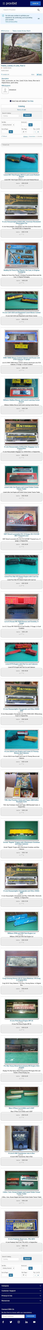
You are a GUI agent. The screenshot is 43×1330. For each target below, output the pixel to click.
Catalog (21, 106)
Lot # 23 (20, 1155)
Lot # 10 (20, 578)
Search (27, 115)
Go (31, 125)
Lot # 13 (20, 712)
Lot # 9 (20, 537)
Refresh (5, 136)
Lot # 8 (20, 490)
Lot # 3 (20, 273)
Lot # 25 (20, 1240)
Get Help (30, 101)
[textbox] (10, 115)
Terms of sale (21, 110)
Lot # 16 (20, 845)
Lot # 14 (20, 754)
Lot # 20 (20, 1022)
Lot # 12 (20, 665)
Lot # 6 (20, 403)
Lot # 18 (20, 935)
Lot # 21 (20, 1069)
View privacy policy (11, 21)
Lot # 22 (20, 1110)
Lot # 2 (20, 178)
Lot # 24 (20, 1195)
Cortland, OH (5, 74)
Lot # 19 (20, 981)
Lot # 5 (20, 361)
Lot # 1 (20, 225)
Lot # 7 (20, 450)
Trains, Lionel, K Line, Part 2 (21, 31)
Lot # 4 (20, 314)
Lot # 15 (20, 803)
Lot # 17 (20, 894)
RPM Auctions (5, 31)
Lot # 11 (20, 625)
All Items (25, 136)
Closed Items (32, 136)
